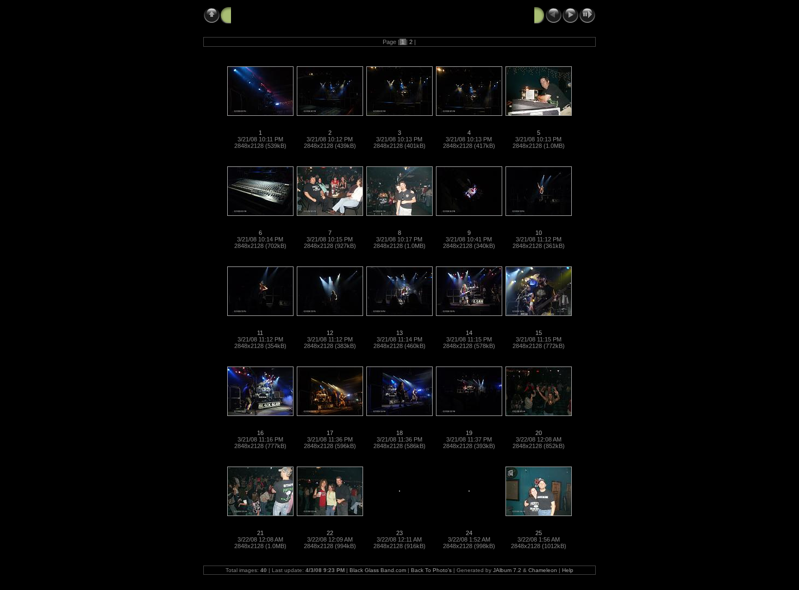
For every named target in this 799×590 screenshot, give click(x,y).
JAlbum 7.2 (507, 570)
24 (469, 533)
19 (469, 433)
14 (469, 333)
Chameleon (542, 570)
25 (538, 533)
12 (330, 333)
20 (538, 433)
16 (260, 433)
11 (260, 333)
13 (399, 333)
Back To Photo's (431, 570)
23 (399, 533)
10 (538, 232)
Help (567, 570)
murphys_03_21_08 (267, 14)
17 (330, 433)
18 (399, 433)
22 (330, 533)
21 (260, 533)
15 (538, 333)
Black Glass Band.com (377, 570)
